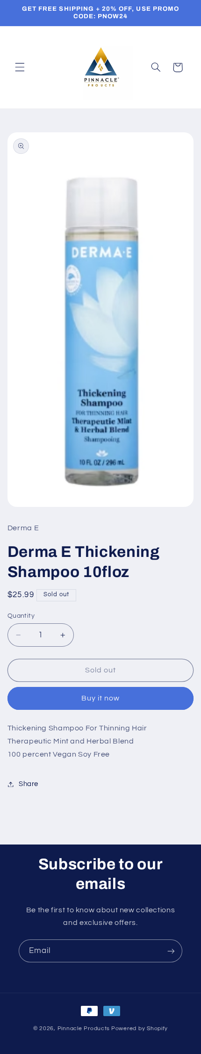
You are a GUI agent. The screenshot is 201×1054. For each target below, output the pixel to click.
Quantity (21, 616)
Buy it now (100, 698)
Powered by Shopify (139, 1028)
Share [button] (28, 783)
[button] (19, 67)
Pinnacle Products (83, 1028)
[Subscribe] (171, 950)
